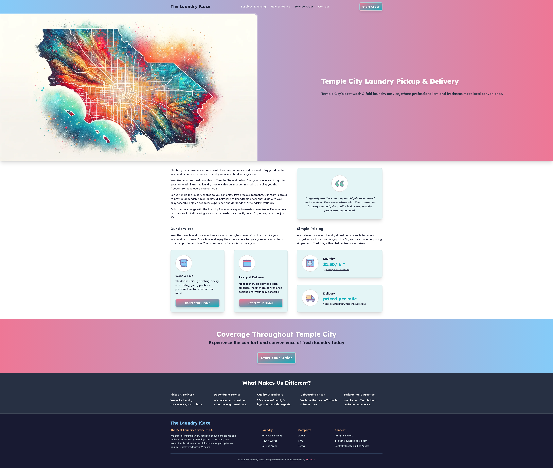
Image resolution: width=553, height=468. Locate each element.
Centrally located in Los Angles (352, 446)
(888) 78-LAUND (344, 435)
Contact (323, 6)
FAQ (300, 440)
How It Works (280, 6)
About (301, 435)
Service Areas (304, 6)
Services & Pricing (253, 6)
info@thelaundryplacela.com (351, 440)
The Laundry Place (191, 6)
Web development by (299, 459)
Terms (301, 446)
